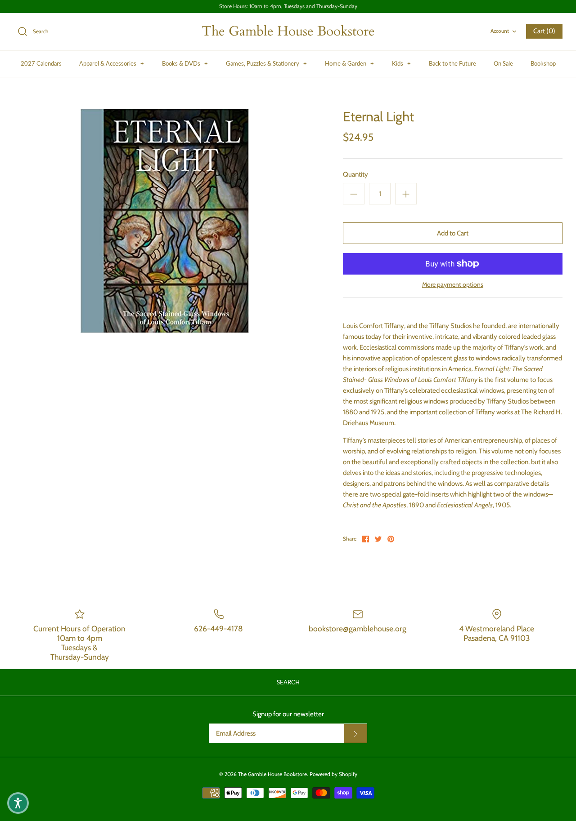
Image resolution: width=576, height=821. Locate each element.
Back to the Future (452, 63)
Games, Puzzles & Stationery (266, 63)
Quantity (355, 174)
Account (499, 30)
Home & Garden (349, 63)
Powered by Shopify (333, 774)
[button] (18, 803)
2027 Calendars (41, 63)
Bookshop (543, 63)
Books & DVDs (185, 63)
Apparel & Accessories (111, 63)
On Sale (503, 63)
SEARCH (288, 682)
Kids (401, 63)
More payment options (452, 284)
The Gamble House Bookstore (272, 774)
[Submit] (355, 733)
